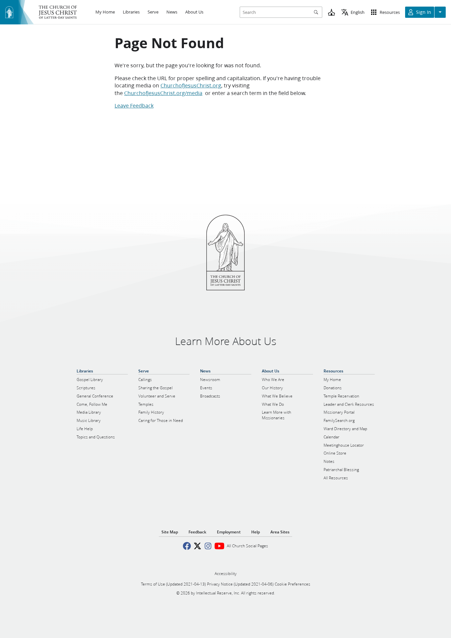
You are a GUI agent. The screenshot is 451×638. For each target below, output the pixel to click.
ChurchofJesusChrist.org (190, 85)
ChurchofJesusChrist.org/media (163, 93)
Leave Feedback (134, 105)
